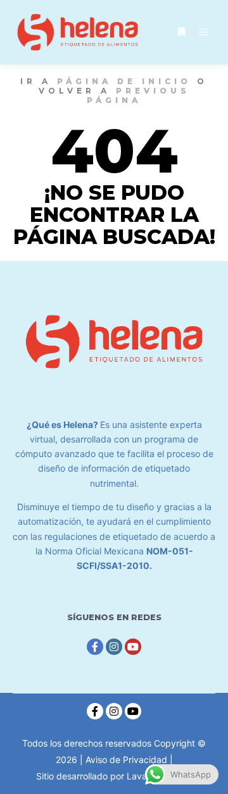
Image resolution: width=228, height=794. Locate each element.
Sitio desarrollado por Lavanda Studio (114, 776)
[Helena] (77, 32)
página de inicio (124, 81)
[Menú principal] (204, 32)
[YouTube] (133, 646)
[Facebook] (95, 646)
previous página (138, 95)
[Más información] (181, 32)
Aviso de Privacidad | (129, 759)
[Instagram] (114, 646)
